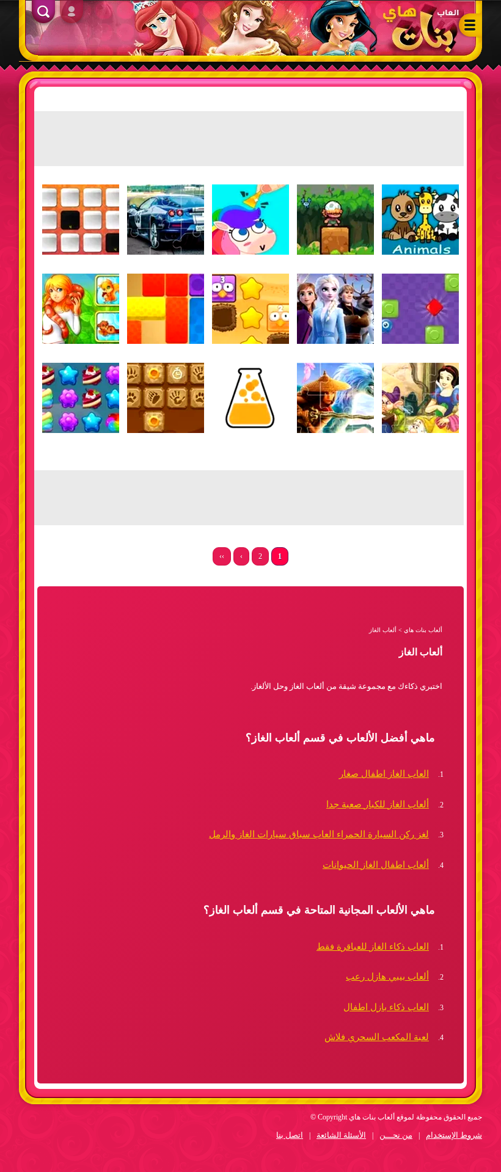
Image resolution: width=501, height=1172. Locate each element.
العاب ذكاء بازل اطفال (386, 1007)
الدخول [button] (71, 13)
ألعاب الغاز (383, 630)
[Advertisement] (241, 138)
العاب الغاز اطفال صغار (384, 774)
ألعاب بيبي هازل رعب (387, 976)
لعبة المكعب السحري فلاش (376, 1037)
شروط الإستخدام (454, 1135)
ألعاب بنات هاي (423, 630)
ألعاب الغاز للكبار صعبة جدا (377, 804)
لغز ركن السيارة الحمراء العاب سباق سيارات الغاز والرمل (319, 834)
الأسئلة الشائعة (341, 1135)
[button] (468, 26)
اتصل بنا (289, 1135)
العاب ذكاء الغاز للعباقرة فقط (372, 947)
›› (221, 556)
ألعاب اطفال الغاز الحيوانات (376, 865)
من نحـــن (395, 1135)
